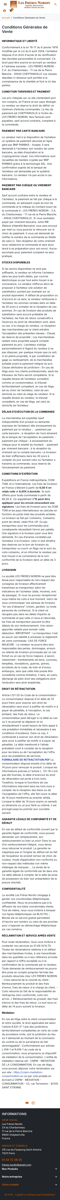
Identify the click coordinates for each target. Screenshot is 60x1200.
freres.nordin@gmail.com (16, 1164)
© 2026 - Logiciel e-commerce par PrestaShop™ (30, 1194)
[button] (55, 4)
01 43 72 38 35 (12, 1159)
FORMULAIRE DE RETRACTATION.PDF (26, 759)
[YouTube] (27, 1102)
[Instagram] (33, 1102)
